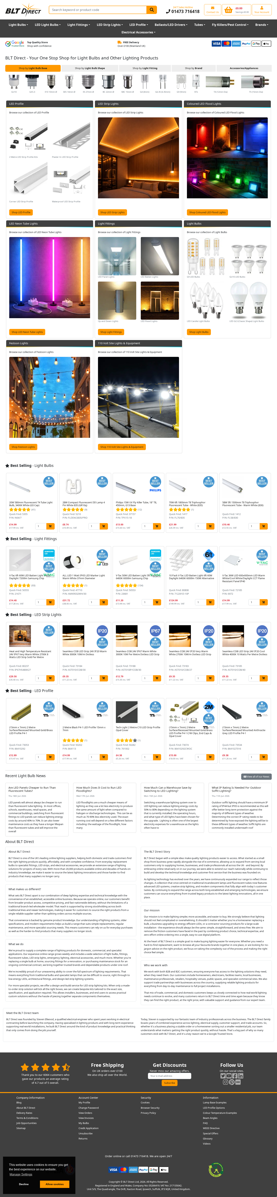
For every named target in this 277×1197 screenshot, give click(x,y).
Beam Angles (210, 1118)
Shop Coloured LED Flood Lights (207, 212)
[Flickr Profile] (238, 1082)
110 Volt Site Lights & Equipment (119, 343)
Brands (260, 25)
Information (210, 1097)
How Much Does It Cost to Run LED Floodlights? (99, 789)
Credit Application (89, 1128)
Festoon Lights (18, 343)
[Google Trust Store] (14, 44)
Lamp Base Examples (214, 1102)
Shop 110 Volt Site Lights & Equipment (121, 447)
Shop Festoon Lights (23, 447)
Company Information (30, 1097)
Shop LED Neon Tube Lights (27, 332)
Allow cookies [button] (55, 1184)
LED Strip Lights (109, 25)
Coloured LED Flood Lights (204, 103)
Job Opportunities (26, 1123)
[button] (269, 84)
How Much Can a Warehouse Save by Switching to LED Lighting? (167, 789)
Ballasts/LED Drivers (170, 25)
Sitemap (21, 1128)
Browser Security (150, 1107)
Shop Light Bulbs (198, 332)
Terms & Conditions (27, 1118)
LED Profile (137, 25)
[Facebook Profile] (234, 1076)
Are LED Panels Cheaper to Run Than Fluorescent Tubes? (32, 789)
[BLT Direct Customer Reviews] (45, 1067)
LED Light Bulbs (46, 25)
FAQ (205, 1123)
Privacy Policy (148, 1113)
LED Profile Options (214, 1107)
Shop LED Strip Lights (112, 212)
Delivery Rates (24, 1113)
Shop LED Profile (21, 212)
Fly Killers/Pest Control (229, 25)
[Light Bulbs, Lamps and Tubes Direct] (23, 10)
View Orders (85, 1113)
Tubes (198, 25)
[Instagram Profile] (225, 1082)
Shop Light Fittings (111, 332)
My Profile (84, 1102)
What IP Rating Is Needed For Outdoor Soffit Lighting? (236, 789)
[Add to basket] (50, 526)
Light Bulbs (17, 25)
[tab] (33, 68)
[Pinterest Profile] (232, 1082)
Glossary (208, 1138)
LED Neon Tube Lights (23, 223)
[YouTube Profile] (229, 1076)
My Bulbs (84, 1123)
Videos (206, 1143)
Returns (83, 1138)
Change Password (89, 1107)
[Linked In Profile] (240, 1076)
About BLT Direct (25, 1107)
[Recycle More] (216, 1169)
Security (146, 1097)
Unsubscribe (86, 1133)
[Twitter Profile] (223, 1076)
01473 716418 (184, 11)
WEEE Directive (211, 1128)
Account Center (88, 1097)
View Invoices (86, 1118)
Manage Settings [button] (21, 1174)
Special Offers (210, 1133)
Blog (18, 1102)
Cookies (145, 1102)
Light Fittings (77, 25)
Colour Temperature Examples (220, 1113)
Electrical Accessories (137, 32)
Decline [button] (24, 1184)
